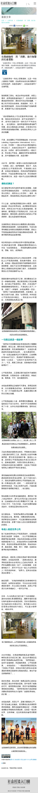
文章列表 (10, 20)
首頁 (2, 20)
